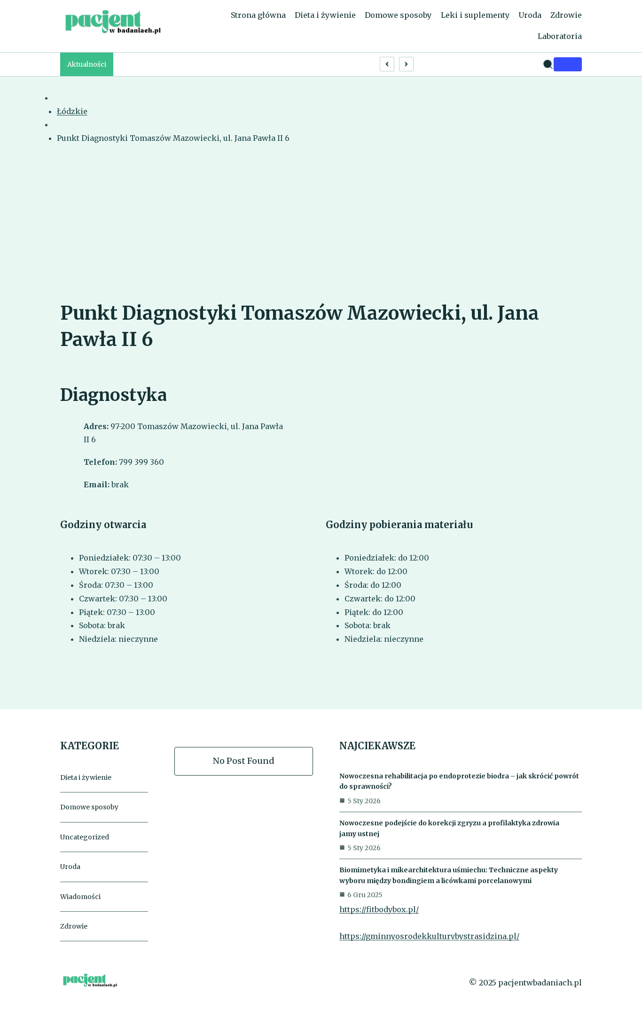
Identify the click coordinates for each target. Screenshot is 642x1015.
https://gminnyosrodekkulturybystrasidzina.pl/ (429, 936)
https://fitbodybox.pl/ (379, 909)
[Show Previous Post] (387, 64)
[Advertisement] (321, 229)
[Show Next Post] (406, 64)
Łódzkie (72, 111)
